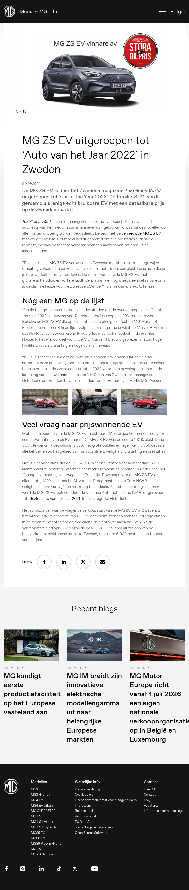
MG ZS (36, 849)
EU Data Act (84, 822)
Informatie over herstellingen (164, 811)
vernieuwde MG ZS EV (141, 233)
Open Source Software (91, 833)
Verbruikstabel (85, 816)
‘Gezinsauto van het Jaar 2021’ (54, 498)
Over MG (150, 789)
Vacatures (151, 805)
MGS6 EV (38, 838)
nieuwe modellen (61, 374)
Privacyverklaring (87, 789)
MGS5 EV (38, 833)
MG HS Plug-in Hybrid (47, 827)
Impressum (83, 805)
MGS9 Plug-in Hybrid (46, 843)
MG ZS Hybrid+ (42, 854)
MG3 (34, 789)
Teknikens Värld (36, 221)
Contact (150, 795)
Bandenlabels (84, 811)
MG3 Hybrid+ (40, 795)
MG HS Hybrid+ (42, 822)
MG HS (36, 816)
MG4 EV (37, 800)
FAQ (147, 800)
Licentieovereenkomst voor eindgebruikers (106, 800)
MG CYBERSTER (43, 811)
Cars (21, 111)
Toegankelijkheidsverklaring (95, 827)
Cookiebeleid (84, 795)
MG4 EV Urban (42, 805)
